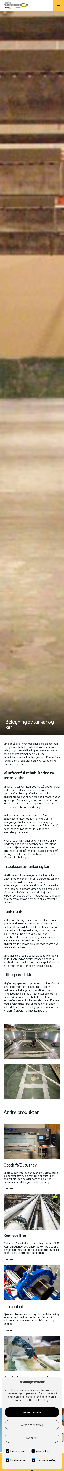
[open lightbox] (32, 1041)
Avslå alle (32, 1438)
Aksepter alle (32, 1412)
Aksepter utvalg (32, 1425)
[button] (58, 5)
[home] (16, 5)
